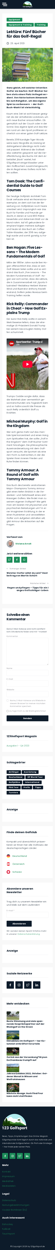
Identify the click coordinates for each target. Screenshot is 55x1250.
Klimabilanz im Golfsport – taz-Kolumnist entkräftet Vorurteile (26, 1042)
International (32, 782)
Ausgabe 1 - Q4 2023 (18, 745)
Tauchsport (8, 1233)
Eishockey (7, 1224)
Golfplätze (14, 782)
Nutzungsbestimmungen (15, 1205)
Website (10, 689)
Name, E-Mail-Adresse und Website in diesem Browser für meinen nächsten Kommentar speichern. (28, 703)
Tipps (38, 787)
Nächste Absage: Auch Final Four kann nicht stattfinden (25, 1095)
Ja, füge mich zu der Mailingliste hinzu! (27, 711)
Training (41, 25)
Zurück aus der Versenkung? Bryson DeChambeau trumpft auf (27, 1059)
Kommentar (12, 636)
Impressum (8, 1176)
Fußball (6, 1229)
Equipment (14, 19)
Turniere (13, 792)
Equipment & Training (20, 25)
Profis (27, 787)
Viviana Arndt (23, 543)
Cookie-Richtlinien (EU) (14, 1209)
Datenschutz (9, 1200)
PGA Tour (13, 787)
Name (9, 668)
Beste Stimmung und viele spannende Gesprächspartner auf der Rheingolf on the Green (25, 1024)
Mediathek (8, 1181)
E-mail (10, 679)
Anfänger (14, 772)
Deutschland (15, 777)
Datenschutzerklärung (29, 934)
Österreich (18, 863)
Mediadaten (9, 1185)
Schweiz (17, 871)
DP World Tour (35, 777)
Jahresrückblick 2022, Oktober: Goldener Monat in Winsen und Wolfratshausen (27, 1076)
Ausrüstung (30, 772)
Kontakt (6, 1171)
